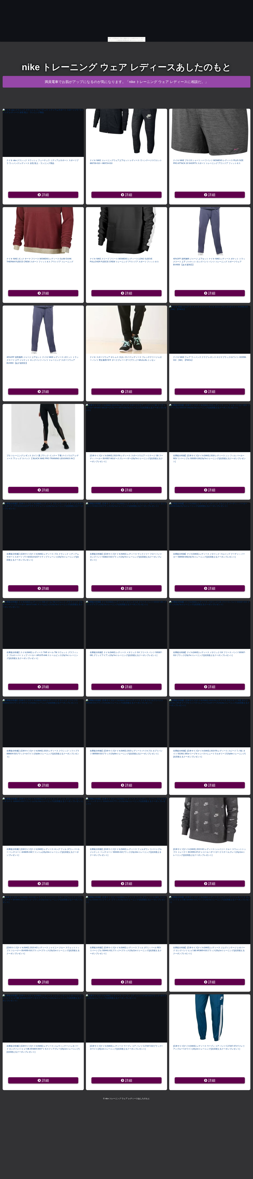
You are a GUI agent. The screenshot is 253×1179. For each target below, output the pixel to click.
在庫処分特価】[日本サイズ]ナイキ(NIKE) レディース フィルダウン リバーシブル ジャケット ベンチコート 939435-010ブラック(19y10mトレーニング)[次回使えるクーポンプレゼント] (126, 852)
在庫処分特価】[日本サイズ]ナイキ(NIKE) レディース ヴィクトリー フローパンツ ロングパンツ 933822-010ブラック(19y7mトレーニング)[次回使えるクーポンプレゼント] (126, 557)
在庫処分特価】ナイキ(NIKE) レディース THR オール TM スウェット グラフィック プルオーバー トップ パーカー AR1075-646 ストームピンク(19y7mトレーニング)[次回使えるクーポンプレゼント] (42, 655)
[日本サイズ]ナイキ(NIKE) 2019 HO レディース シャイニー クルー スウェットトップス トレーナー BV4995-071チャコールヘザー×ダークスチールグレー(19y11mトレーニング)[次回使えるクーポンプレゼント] (209, 852)
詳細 (45, 195)
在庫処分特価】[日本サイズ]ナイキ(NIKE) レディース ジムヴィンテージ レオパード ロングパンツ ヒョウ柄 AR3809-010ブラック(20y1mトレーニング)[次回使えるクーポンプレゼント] (209, 950)
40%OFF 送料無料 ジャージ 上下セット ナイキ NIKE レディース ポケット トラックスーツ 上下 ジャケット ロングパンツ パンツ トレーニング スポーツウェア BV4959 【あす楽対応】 (209, 262)
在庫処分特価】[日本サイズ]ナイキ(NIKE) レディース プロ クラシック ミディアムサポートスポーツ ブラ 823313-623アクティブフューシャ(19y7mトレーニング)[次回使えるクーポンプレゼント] (43, 557)
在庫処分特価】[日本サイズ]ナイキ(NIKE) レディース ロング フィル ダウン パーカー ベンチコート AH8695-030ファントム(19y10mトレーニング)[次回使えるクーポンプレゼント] (43, 852)
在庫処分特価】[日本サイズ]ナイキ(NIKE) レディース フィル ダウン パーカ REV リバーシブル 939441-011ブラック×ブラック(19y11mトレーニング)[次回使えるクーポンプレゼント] (126, 950)
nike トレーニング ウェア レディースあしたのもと (126, 67)
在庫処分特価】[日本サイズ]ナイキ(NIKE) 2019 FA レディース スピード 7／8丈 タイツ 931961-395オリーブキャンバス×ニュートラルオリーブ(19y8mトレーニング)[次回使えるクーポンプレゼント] (209, 754)
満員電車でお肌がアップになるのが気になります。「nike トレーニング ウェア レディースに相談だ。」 (126, 82)
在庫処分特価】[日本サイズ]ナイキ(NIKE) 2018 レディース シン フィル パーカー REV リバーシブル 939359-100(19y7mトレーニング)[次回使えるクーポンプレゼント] (209, 458)
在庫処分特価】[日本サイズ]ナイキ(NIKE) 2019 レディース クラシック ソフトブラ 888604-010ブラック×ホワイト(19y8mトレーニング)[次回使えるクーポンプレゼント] (43, 754)
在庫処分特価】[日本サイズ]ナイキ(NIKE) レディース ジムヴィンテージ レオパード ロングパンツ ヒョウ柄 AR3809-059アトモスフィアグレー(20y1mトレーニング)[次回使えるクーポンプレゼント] (43, 1049)
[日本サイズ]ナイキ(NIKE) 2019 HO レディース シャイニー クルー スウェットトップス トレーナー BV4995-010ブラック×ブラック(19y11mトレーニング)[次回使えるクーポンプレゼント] (43, 950)
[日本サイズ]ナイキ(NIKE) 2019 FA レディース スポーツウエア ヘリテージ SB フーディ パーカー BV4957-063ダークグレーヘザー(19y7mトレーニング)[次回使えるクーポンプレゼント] (126, 458)
